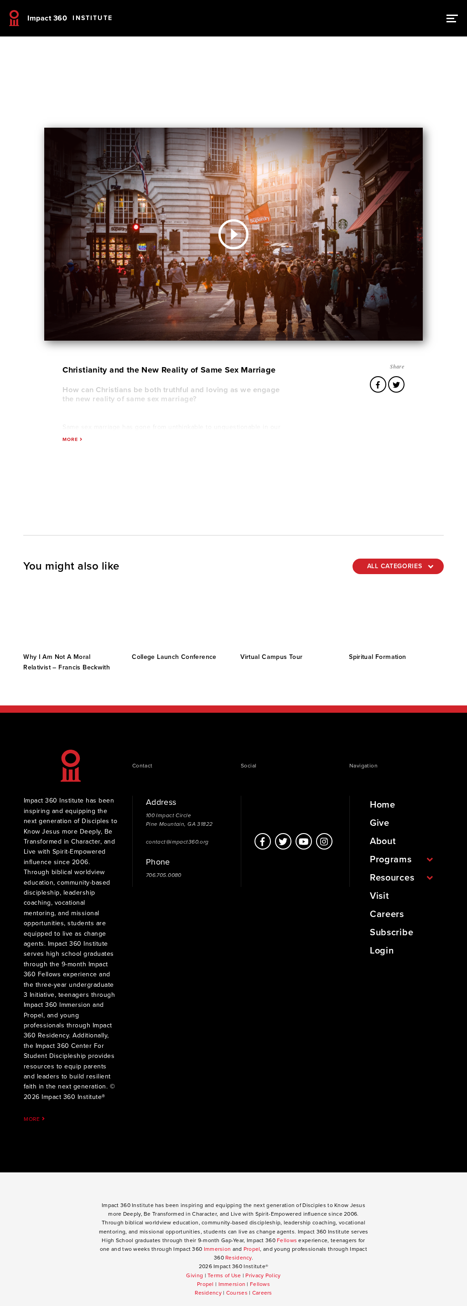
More (33, 1119)
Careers (387, 914)
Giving (194, 1275)
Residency (238, 1257)
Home (382, 804)
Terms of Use (224, 1275)
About (383, 841)
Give (379, 823)
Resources (392, 877)
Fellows (287, 1240)
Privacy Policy (262, 1275)
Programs (391, 859)
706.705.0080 (164, 875)
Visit (379, 896)
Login (382, 950)
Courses (237, 1293)
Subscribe (391, 932)
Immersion (217, 1249)
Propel (252, 1249)
